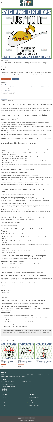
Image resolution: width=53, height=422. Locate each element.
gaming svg (25, 86)
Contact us (5, 407)
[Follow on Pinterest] (7, 389)
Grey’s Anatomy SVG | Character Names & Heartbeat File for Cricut (44, 362)
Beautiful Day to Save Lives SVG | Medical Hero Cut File (7, 362)
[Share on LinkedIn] (14, 93)
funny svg (20, 86)
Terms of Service (32, 402)
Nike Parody (45, 86)
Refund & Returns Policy (34, 405)
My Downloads (6, 402)
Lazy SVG (41, 86)
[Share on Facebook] (4, 93)
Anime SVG (5, 86)
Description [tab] (4, 100)
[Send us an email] (4, 389)
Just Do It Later (36, 86)
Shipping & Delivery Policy (34, 397)
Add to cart (5, 79)
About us (4, 397)
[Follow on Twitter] (2, 389)
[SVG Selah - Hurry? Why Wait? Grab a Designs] (26, 3)
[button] (2, 2)
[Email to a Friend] (9, 93)
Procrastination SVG (12, 88)
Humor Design (30, 86)
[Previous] (1, 356)
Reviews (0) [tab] (10, 100)
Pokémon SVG (5, 88)
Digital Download (15, 86)
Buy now (15, 79)
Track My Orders (6, 400)
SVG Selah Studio (7, 90)
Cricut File (9, 86)
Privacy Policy (32, 400)
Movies (6, 60)
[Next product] (2, 67)
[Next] (52, 356)
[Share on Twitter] (7, 93)
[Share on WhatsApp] (2, 93)
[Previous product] (5, 67)
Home (2, 60)
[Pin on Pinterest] (11, 93)
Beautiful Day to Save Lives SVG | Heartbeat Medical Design (25, 362)
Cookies (4, 405)
